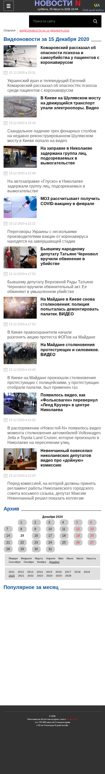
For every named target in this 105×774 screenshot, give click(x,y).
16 (36, 535)
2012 (21, 571)
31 (50, 549)
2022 (31, 575)
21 (8, 542)
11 (63, 529)
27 (92, 542)
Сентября (14, 562)
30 (36, 549)
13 (92, 529)
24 (50, 542)
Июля (79, 558)
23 (36, 542)
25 (64, 542)
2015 (49, 571)
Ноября (41, 562)
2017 (68, 571)
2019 (87, 571)
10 (50, 529)
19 (78, 535)
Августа (91, 558)
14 (8, 535)
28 (8, 549)
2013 (30, 571)
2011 (12, 571)
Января (13, 558)
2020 (12, 575)
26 (78, 542)
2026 (68, 575)
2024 (49, 575)
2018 (77, 571)
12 (78, 529)
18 (64, 535)
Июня (70, 558)
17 (50, 535)
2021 (21, 575)
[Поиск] (95, 21)
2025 (59, 575)
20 (92, 535)
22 (22, 542)
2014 (40, 571)
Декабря (54, 562)
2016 (59, 571)
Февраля (26, 558)
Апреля (50, 558)
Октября (29, 562)
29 (22, 549)
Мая (60, 558)
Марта (39, 558)
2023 (40, 575)
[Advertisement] (52, 649)
